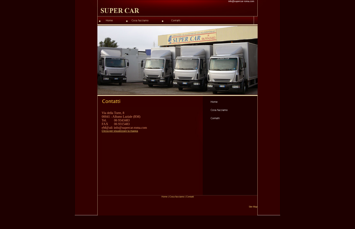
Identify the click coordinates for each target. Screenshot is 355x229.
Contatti (190, 196)
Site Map (253, 206)
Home (164, 196)
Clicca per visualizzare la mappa (120, 131)
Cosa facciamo (176, 196)
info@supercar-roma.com (241, 1)
